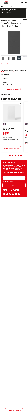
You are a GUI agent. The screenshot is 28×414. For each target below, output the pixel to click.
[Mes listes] (18, 2)
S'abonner (14, 185)
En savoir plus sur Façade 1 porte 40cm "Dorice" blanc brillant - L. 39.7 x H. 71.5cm (11, 127)
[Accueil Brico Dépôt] (6, 2)
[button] (7, 155)
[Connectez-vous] (22, 2)
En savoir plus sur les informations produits (14, 94)
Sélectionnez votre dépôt (13, 89)
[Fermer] (24, 9)
